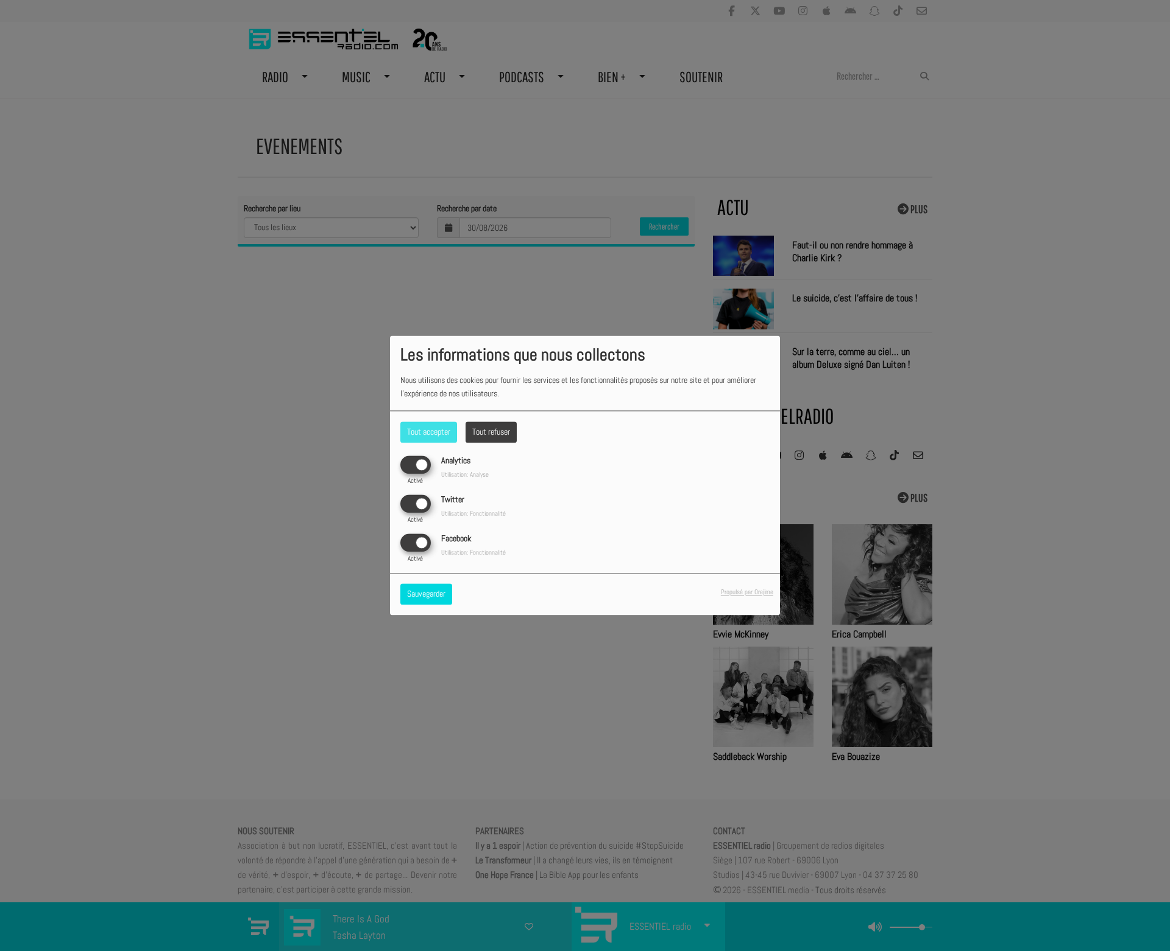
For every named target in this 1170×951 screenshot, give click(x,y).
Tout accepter (428, 431)
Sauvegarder (426, 594)
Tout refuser (491, 431)
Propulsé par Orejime (747, 592)
